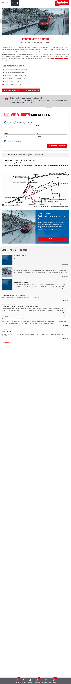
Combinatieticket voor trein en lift (51, 217)
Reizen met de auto (20, 255)
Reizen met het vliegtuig (21, 282)
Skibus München (7, 331)
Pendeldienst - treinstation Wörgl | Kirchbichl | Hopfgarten (20, 306)
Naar (37, 125)
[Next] (67, 22)
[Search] (8, 2)
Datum (6, 133)
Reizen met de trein (20, 268)
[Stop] (66, 32)
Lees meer (65, 264)
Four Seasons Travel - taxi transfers (13, 295)
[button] (3, 3)
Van (5, 125)
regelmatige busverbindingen (59, 58)
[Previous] (4, 22)
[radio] (5, 122)
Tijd (37, 133)
